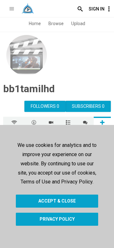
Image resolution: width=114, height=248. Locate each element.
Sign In (96, 8)
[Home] (28, 8)
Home (35, 23)
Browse (56, 23)
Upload (78, 23)
